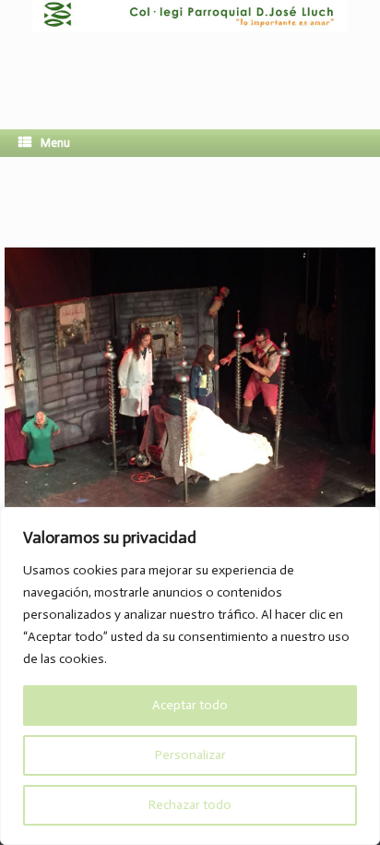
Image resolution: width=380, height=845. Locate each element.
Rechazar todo (190, 805)
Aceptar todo (190, 705)
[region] (190, 676)
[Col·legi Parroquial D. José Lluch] (190, 51)
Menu (55, 143)
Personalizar (190, 755)
